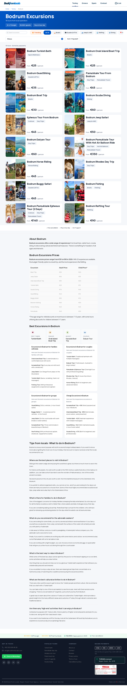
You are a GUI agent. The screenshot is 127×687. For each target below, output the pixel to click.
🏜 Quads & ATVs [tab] (71, 33)
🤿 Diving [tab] (112, 33)
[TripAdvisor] (13, 662)
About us (72, 648)
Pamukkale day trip (51, 650)
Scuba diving (49, 662)
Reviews (71, 653)
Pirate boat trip (50, 656)
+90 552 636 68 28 (11, 647)
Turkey (75, 3)
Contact (103, 3)
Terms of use (73, 659)
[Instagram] (9, 662)
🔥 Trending (36, 33)
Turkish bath (48, 648)
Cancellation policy (75, 662)
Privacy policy (73, 656)
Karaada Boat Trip (71, 340)
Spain (94, 3)
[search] (16, 32)
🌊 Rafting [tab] (100, 33)
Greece (85, 3)
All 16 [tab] (47, 33)
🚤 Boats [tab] (57, 33)
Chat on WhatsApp (13, 656)
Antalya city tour (50, 653)
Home (7, 9)
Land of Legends (50, 659)
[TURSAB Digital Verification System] (106, 670)
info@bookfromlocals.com (13, 650)
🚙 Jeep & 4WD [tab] (86, 33)
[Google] (18, 662)
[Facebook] (4, 662)
